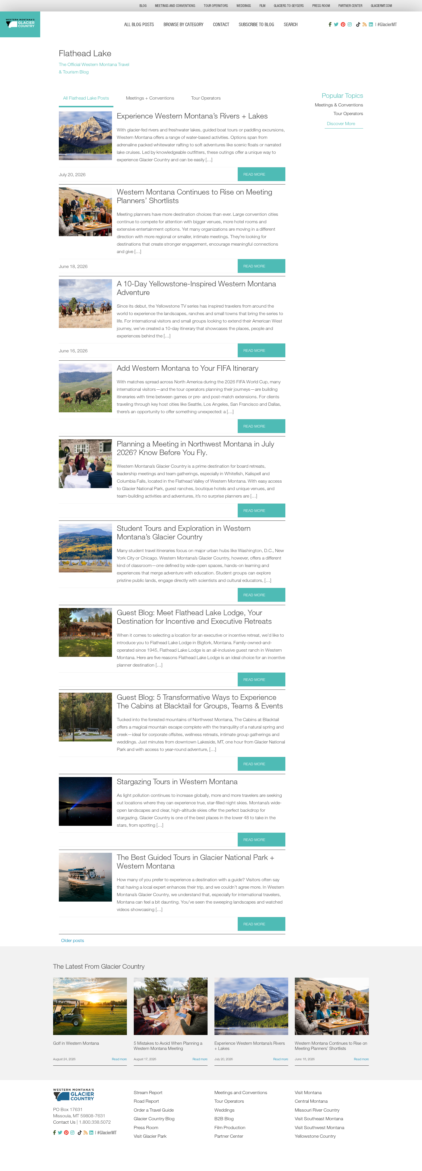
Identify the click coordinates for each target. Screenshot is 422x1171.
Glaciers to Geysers (289, 5)
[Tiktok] (358, 24)
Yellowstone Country (315, 1136)
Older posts (72, 940)
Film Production (229, 1127)
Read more (254, 174)
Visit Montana (308, 1092)
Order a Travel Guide (154, 1109)
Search (291, 24)
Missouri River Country (317, 1109)
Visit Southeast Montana (319, 1118)
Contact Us (64, 1122)
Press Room (321, 5)
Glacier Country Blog (154, 1118)
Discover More (341, 123)
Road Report (146, 1101)
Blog (143, 5)
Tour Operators (216, 5)
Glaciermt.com (381, 5)
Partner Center (350, 5)
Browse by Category (183, 24)
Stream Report (148, 1092)
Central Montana (311, 1101)
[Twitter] (336, 24)
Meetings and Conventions (175, 5)
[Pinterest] (343, 24)
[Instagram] (350, 24)
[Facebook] (330, 24)
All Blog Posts (139, 24)
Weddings (244, 5)
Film (262, 5)
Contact (221, 24)
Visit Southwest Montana (319, 1127)
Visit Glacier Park (150, 1136)
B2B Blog (224, 1118)
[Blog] (365, 24)
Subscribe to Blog (256, 24)
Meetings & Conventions (339, 104)
